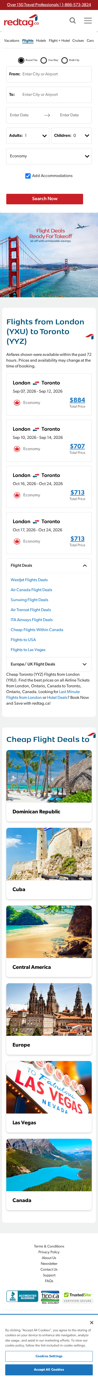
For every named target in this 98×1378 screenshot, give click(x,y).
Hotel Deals (57, 698)
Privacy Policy (49, 1252)
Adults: (16, 136)
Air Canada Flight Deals (31, 590)
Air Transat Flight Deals (31, 610)
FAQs (49, 1281)
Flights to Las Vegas (28, 650)
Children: (62, 136)
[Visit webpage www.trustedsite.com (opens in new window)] (77, 1297)
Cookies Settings (49, 1356)
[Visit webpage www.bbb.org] (22, 1296)
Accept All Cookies (49, 1369)
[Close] (91, 1322)
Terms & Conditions (49, 1247)
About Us (49, 1258)
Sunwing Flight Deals (29, 600)
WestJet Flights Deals (29, 580)
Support (49, 1275)
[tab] (11, 41)
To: (12, 95)
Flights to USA (23, 640)
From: (14, 74)
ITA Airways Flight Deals (32, 620)
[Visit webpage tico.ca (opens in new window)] (50, 1297)
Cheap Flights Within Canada (37, 630)
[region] (49, 1346)
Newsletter (49, 1264)
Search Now (44, 199)
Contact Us (49, 1270)
